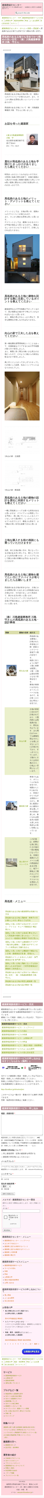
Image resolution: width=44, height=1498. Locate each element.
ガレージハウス (29, 1430)
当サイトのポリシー (12, 1461)
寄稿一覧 (8, 1413)
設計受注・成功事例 (12, 1447)
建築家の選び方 (10, 1255)
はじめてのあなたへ (12, 1243)
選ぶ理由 (8, 1295)
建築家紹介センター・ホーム (13, 28)
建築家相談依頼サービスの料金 (14, 1041)
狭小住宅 (31, 1427)
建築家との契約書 (11, 1252)
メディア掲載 (9, 1473)
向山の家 (22, 741)
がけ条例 (6, 1435)
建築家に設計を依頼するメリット (16, 1246)
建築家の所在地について (11, 1150)
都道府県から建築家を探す (14, 1394)
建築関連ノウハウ (11, 1401)
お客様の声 (9, 20)
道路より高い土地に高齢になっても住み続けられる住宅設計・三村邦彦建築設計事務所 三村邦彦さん (21, 966)
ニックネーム (7, 1173)
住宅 (13, 1430)
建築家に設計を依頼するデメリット (17, 1249)
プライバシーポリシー (12, 1463)
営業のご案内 (9, 1468)
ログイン (14, 23)
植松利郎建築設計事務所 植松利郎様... (18, 1340)
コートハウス (25, 1435)
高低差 (35, 28)
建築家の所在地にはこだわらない (16, 1157)
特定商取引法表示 (11, 1470)
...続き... (6, 1437)
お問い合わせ (9, 1283)
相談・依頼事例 (19, 1362)
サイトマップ (20, 1364)
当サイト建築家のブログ (13, 1399)
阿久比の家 (23, 671)
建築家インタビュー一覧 (13, 1406)
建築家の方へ (10, 1445)
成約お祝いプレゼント (12, 1383)
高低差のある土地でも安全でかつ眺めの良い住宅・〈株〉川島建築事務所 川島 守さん (21, 975)
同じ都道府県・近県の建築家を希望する (19, 1153)
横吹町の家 (23, 806)
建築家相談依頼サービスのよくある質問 (18, 1049)
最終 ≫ (36, 1344)
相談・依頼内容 (8, 1113)
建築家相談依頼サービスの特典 (14, 1034)
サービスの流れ (10, 1268)
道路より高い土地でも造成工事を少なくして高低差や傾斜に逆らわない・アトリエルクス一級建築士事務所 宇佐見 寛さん (22, 935)
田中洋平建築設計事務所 (13, 1318)
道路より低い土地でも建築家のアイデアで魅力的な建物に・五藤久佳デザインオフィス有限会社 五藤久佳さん (21, 944)
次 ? (31, 1344)
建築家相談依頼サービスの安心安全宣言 (18, 1052)
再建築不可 (18, 1432)
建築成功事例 (9, 1380)
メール (6, 1208)
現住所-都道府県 (8, 1183)
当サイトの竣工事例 (12, 1404)
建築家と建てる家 (9, 1427)
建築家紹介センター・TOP (11, 18)
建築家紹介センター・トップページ (17, 1240)
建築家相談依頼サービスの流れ (14, 1031)
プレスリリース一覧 (12, 1475)
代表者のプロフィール (12, 1458)
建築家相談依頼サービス (13, 1265)
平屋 (18, 1435)
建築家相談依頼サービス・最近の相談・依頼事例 (22, 1045)
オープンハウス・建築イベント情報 (17, 1408)
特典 (6, 1271)
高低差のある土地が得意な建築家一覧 (20, 981)
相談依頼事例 (18, 20)
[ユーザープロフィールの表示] (32, 144)
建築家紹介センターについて (14, 1466)
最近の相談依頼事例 (12, 1280)
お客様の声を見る (31, 1352)
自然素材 (19, 1427)
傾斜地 (25, 1427)
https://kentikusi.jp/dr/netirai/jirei (12, 1089)
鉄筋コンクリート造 (29, 1432)
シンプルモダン (9, 1432)
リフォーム (7, 1430)
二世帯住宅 (19, 1430)
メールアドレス (8, 1161)
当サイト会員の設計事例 (13, 1396)
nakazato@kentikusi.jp (25, 1492)
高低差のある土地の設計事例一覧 (18, 985)
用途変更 (13, 1435)
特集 (29, 28)
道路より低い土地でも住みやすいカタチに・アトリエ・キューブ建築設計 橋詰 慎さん (21, 926)
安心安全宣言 (9, 1301)
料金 (26, 20)
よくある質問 (34, 20)
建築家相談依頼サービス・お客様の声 (17, 1038)
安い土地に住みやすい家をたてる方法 (17, 1411)
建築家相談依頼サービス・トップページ (18, 1027)
